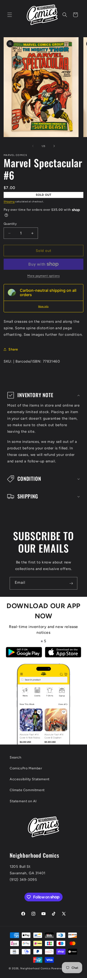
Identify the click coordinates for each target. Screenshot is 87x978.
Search (16, 757)
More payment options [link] (43, 275)
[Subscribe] (71, 583)
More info (43, 306)
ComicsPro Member (26, 768)
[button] (9, 14)
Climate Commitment (27, 790)
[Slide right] (54, 146)
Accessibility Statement (30, 779)
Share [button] (13, 349)
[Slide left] (33, 146)
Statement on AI (23, 801)
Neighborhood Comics (35, 968)
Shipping (9, 201)
